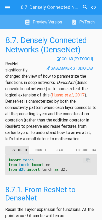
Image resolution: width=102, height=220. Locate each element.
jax (59, 150)
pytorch (19, 150)
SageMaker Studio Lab (71, 68)
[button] (7, 7)
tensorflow (85, 150)
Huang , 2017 (68, 94)
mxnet (41, 150)
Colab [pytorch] (77, 59)
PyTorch (86, 22)
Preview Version (47, 22)
